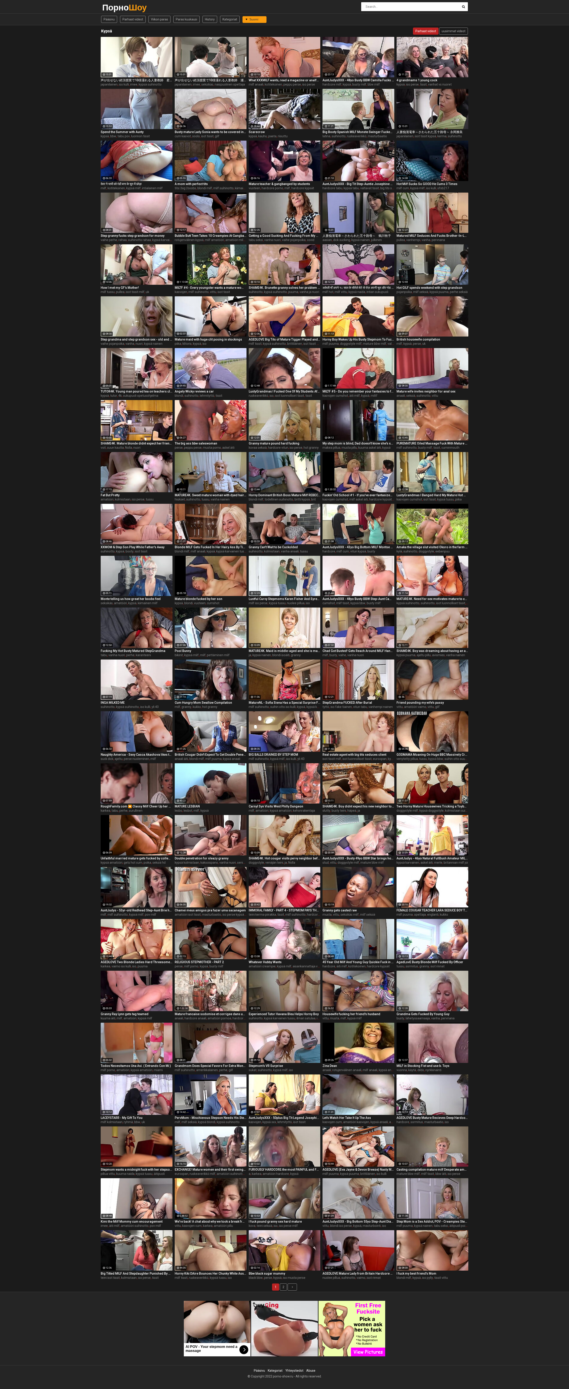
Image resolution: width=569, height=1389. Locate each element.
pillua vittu (108, 1174)
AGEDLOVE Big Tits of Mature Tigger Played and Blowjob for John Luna (285, 339)
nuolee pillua (296, 603)
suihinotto (339, 136)
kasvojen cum (332, 1122)
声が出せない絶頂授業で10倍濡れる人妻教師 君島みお (136, 80)
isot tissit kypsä (425, 136)
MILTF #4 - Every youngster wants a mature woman (210, 287)
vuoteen (254, 188)
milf (103, 188)
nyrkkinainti (433, 1070)
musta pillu (349, 447)
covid (310, 240)
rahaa (122, 240)
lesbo (178, 810)
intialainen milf (152, 188)
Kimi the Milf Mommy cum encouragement (131, 1221)
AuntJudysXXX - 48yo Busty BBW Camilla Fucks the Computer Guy (358, 80)
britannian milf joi (456, 862)
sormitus (412, 966)
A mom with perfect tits (191, 184)
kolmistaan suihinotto (460, 810)
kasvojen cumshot (335, 395)
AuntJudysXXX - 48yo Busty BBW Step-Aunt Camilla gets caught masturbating (358, 599)
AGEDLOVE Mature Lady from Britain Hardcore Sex (358, 1273)
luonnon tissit (140, 136)
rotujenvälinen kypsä (189, 240)
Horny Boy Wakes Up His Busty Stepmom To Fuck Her (358, 339)
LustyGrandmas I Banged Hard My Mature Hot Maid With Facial (432, 495)
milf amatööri (214, 240)
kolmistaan (122, 499)
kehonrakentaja (304, 810)
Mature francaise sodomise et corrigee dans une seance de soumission (210, 1014)
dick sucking (341, 240)
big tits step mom (392, 188)
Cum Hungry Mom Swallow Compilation (203, 702)
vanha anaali (290, 551)
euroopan (380, 759)
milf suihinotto (223, 188)
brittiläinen (294, 343)
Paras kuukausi (186, 19)
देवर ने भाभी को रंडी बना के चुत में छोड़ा (121, 184)
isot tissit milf (135, 292)
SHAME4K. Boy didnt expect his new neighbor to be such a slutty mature (358, 806)
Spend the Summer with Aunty (122, 132)
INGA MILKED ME (113, 702)
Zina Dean (330, 1066)
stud (326, 862)
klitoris (187, 343)
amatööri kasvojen (356, 1122)
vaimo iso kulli (121, 966)
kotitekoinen (273, 84)
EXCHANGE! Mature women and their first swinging (210, 1169)
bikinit (179, 655)
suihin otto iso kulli (283, 707)
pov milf (150, 914)
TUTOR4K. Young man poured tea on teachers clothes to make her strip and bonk (136, 391)
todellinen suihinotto (279, 499)
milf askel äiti (358, 499)
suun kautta (115, 447)
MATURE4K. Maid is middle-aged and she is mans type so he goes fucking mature (285, 651)
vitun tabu (360, 707)
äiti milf (354, 395)
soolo (196, 136)
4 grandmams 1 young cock (417, 80)
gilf (217, 136)
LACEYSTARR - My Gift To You (121, 1118)
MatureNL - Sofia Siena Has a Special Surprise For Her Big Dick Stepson (285, 702)
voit (103, 447)
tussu (150, 499)
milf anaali (256, 84)
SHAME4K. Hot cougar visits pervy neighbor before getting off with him (285, 858)
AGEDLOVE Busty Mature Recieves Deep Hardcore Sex (432, 1118)
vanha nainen (220, 499)
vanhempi (413, 240)
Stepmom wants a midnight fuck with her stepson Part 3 (136, 1169)
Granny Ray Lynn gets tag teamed (124, 1014)
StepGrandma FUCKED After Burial (347, 702)
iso (204, 343)
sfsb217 (443, 188)
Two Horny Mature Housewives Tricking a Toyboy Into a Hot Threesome (432, 806)
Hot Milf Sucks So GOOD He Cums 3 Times (427, 184)
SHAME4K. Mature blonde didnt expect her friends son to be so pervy (136, 443)
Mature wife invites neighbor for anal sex (426, 391)
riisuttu (283, 136)
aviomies (438, 655)
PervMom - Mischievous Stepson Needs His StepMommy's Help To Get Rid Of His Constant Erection (210, 1118)
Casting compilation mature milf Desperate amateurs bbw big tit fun (432, 1169)
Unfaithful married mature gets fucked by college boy (136, 858)
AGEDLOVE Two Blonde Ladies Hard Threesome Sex (136, 962)
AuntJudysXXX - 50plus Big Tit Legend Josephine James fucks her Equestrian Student (285, 1118)
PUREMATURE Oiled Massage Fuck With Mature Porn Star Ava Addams (432, 443)
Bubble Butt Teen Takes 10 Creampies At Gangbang (210, 235)
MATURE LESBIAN (187, 806)
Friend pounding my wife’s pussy (420, 702)
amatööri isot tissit (188, 914)
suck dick (107, 759)
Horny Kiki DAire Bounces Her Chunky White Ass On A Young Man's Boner (210, 1273)
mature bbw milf (374, 343)
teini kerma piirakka (262, 914)
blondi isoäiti (281, 655)
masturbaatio (377, 136)
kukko (197, 707)
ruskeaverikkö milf (202, 1174)
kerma (442, 136)
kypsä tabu (351, 188)
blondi (179, 395)
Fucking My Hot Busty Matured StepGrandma (133, 651)
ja (250, 655)
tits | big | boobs (185, 188)
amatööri (107, 499)
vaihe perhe (109, 240)
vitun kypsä (358, 551)
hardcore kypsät (302, 188)
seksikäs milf (350, 914)
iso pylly (427, 1277)
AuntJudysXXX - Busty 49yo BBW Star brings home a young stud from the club (358, 858)
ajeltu (118, 759)
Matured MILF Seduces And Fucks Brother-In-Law (432, 235)
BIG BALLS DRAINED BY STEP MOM (273, 754)
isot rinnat (438, 966)
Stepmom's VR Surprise (266, 1066)
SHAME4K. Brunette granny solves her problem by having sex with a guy (285, 287)
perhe (130, 655)
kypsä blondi (206, 1122)
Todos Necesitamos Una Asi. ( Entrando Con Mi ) (136, 1066)
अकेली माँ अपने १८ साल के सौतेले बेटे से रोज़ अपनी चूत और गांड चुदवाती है (358, 287)
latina (326, 136)
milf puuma (331, 343)
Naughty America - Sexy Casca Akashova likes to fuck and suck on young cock (136, 754)
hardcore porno (272, 188)
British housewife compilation (418, 339)
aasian (327, 240)
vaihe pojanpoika (294, 240)
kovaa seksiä (258, 447)
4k (120, 395)
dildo (420, 1070)
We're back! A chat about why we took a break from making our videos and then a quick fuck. (210, 1221)
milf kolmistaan (111, 1122)
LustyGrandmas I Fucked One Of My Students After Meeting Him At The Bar (285, 391)
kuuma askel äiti (369, 447)
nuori (139, 343)
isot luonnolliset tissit (289, 395)
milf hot (328, 292)
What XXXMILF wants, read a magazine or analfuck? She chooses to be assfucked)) (285, 80)
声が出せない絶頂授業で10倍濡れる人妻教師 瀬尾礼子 (210, 80)
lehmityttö (207, 395)
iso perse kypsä (233, 914)
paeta (272, 136)
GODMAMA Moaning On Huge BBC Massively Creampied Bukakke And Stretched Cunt (432, 754)
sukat (252, 1070)
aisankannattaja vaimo (309, 966)
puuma (293, 292)
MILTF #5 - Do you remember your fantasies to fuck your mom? (358, 391)
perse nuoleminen (136, 759)
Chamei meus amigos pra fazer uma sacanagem (210, 910)
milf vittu (341, 292)
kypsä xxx (269, 1122)
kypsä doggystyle (431, 810)
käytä (412, 1070)
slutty (326, 810)
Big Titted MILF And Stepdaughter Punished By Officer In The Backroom (136, 1273)
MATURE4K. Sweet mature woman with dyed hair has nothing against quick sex (210, 495)
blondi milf (204, 188)
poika (147, 862)
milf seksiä (420, 292)
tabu (104, 655)
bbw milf (374, 84)
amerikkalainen (207, 1070)
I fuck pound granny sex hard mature (275, 1221)
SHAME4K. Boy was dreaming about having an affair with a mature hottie (432, 651)
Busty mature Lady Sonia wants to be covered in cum (210, 132)
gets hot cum (133, 862)
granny (296, 655)
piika (178, 343)
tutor (113, 395)
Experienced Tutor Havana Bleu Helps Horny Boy (284, 1014)
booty (130, 551)
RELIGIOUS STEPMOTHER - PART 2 (199, 962)
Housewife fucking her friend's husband (351, 1014)
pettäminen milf (218, 655)
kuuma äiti (108, 1018)
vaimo (361, 1277)
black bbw (256, 1277)
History (210, 19)
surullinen (135, 810)
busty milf (359, 84)
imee (133, 84)
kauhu (262, 136)
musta (327, 914)
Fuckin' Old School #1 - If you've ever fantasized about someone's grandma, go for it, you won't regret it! (358, 495)
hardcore (329, 551)
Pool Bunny (183, 651)
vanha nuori (272, 240)
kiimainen (241, 188)
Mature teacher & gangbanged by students (279, 184)
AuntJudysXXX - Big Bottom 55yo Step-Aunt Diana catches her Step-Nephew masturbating (358, 1221)
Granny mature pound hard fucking (274, 443)
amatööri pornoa (219, 1018)
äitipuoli (159, 1174)
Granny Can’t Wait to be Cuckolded (273, 547)
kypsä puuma (439, 292)
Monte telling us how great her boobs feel (131, 599)
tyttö (326, 707)
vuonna (402, 1070)
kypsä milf (133, 188)
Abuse (310, 1370)
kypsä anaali (231, 759)
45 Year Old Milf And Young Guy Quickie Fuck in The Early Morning (358, 962)
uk (147, 292)
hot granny (311, 447)
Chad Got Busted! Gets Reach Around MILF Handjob (358, 651)
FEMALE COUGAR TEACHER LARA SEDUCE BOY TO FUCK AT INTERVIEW (432, 910)
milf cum (403, 188)
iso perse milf (288, 1226)
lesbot (188, 810)
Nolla (128, 447)
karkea (105, 810)
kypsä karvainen (408, 862)
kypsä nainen (360, 240)
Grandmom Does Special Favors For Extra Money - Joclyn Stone (210, 1066)
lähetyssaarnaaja (418, 1018)
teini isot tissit (110, 1277)
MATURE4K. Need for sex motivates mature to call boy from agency (432, 599)
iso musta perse (294, 1277)
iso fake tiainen (341, 707)
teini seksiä (264, 1226)
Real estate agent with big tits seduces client (354, 754)
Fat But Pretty (110, 495)
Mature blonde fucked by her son (198, 599)
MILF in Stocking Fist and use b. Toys (423, 1066)
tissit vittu (441, 1277)
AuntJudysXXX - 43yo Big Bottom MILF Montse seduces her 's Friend (358, 547)
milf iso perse (258, 603)
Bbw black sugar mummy (267, 1273)
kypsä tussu (445, 499)
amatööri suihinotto (230, 1174)
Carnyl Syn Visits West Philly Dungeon (276, 806)
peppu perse (292, 84)
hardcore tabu (332, 188)
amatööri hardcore (276, 1174)
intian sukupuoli (377, 292)
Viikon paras (159, 19)
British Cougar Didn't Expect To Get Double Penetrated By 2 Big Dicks (210, 754)
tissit (423, 84)
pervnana (438, 240)
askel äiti (228, 447)
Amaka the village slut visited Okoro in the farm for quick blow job (432, 547)
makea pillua (331, 447)
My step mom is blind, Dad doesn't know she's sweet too (358, 443)
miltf (374, 395)
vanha (426, 240)
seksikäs (207, 84)
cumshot (213, 603)
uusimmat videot (453, 31)
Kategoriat (229, 19)
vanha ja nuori (309, 292)
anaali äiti (181, 759)
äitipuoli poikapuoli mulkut (467, 1226)
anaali (401, 395)
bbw (113, 136)
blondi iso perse (341, 1226)
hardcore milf (332, 84)
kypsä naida (357, 292)
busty (371, 551)
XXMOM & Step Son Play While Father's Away (132, 547)
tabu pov (124, 136)
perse (417, 343)
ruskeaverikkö (357, 136)
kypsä (347, 84)
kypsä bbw (358, 603)
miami (158, 1070)
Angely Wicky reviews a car (194, 391)
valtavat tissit (369, 188)
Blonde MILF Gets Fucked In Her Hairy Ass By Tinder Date (210, 547)
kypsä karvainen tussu (167, 240)
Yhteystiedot (294, 1370)
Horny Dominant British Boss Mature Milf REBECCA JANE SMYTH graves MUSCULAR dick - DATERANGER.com (285, 495)
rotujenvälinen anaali (346, 1070)
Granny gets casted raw (340, 910)
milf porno (191, 966)
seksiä (410, 395)
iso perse (308, 84)
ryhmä (128, 1122)
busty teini (339, 810)
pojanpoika (404, 292)
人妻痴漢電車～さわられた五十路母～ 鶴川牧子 (357, 235)
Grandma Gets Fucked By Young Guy (423, 1014)
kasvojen (181, 292)
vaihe (342, 655)
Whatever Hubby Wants (265, 962)
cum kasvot (183, 136)
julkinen (376, 240)
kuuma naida (125, 1174)
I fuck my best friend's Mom (416, 1273)
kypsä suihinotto (150, 84)
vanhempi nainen (381, 707)
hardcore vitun (278, 447)
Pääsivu (109, 19)
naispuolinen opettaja (230, 84)
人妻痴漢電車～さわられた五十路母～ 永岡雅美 (430, 132)
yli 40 (155, 707)
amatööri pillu (223, 1226)
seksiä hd (159, 862)
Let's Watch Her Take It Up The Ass (347, 1118)
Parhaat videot (132, 19)
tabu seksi (256, 240)
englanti (433, 914)
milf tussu (108, 292)
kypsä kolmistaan (187, 862)
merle (438, 862)
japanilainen (109, 84)
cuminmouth (450, 447)
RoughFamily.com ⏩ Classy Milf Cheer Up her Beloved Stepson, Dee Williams (136, 806)
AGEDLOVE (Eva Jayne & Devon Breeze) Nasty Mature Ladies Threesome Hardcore (358, 1169)
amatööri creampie (262, 966)
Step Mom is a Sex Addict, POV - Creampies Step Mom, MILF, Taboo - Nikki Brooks (432, 1221)
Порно (114, 7)
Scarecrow (257, 132)
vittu (213, 292)
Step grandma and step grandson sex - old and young (136, 339)
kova (252, 1226)
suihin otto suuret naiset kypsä (466, 759)
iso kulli (124, 84)
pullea (401, 240)
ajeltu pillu (424, 655)
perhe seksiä (459, 292)
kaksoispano (209, 862)
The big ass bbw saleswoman (196, 443)
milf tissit (255, 343)
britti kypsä (302, 499)
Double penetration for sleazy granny (201, 858)
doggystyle (426, 551)
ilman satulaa (306, 1018)
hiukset (180, 499)
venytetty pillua (407, 759)
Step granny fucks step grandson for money (132, 235)
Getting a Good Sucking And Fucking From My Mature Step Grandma (285, 235)
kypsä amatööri (281, 810)
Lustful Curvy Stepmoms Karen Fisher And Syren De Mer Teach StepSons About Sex (285, 599)
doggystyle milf (351, 343)
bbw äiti (440, 1174)
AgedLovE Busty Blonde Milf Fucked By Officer (430, 962)
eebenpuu (442, 551)
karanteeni (143, 655)
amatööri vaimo (415, 707)
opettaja (420, 914)
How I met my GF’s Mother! (120, 287)
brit (313, 499)
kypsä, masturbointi (367, 1226)
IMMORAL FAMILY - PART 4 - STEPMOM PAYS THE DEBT (285, 910)
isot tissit (207, 136)
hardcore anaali (195, 1018)
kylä (399, 551)
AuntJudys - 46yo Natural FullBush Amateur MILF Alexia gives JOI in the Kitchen (432, 858)
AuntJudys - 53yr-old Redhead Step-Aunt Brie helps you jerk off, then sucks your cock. (136, 910)
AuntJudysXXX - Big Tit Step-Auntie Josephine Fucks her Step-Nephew (358, 184)
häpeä (351, 810)
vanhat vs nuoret (440, 84)
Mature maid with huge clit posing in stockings (208, 339)
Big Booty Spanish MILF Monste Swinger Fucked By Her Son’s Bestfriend (358, 132)
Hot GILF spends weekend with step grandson (429, 287)
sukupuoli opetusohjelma (140, 395)
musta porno (212, 447)
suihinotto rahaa (139, 240)
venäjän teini (274, 862)
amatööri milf (234, 240)
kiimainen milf (148, 603)
